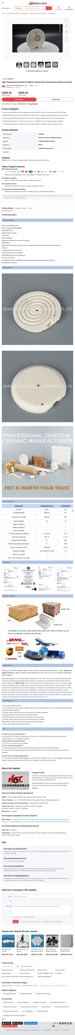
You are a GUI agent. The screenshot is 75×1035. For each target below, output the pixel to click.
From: (10, 896)
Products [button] (18, 8)
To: (11, 901)
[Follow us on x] (63, 1023)
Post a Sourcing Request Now (52, 921)
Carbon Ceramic (46, 1007)
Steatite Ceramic (56, 819)
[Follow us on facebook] (60, 1023)
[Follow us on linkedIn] (54, 1026)
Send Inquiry (19, 99)
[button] (3, 3)
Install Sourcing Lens (10, 1026)
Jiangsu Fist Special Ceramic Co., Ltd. (16, 85)
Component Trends (42, 1011)
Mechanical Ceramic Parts (10, 1011)
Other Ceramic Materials (44, 976)
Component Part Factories (57, 1002)
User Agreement (47, 1030)
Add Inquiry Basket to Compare (38, 71)
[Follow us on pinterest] (71, 1023)
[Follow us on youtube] (68, 1023)
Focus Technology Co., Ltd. (24, 1030)
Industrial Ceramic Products (38, 13)
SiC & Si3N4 (58, 973)
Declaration (57, 1030)
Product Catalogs (27, 966)
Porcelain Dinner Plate (9, 993)
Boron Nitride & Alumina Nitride (10, 976)
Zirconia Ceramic (45, 819)
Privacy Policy (65, 1030)
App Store (6, 1023)
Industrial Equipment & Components (17, 13)
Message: (9, 906)
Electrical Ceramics (25, 973)
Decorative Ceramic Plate (43, 993)
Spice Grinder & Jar (7, 970)
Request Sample (33, 104)
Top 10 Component (27, 1011)
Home (3, 13)
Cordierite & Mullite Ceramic (17, 822)
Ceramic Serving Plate (26, 993)
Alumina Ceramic (34, 819)
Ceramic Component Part (62, 1007)
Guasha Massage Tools (26, 976)
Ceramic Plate (51, 13)
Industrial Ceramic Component (29, 1007)
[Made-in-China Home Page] (37, 3)
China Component (8, 1002)
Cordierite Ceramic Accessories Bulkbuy (14, 1015)
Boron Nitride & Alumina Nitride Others (57, 822)
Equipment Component (39, 1002)
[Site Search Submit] (49, 8)
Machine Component (23, 1002)
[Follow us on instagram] (65, 1023)
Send (15, 921)
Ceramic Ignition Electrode (20, 819)
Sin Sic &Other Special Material (35, 822)
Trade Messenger (31, 1023)
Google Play (17, 1023)
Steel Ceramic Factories (10, 1007)
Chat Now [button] (57, 99)
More (3, 1019)
